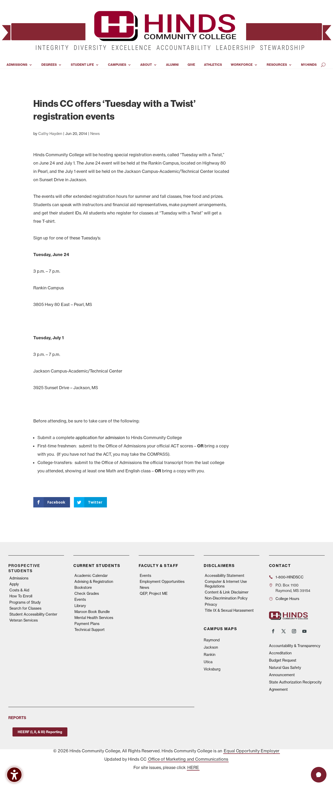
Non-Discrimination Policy (226, 598)
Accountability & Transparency (294, 645)
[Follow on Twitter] (283, 631)
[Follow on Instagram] (294, 631)
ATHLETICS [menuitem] (213, 65)
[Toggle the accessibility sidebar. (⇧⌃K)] (14, 775)
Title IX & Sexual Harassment (229, 610)
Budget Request (282, 660)
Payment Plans (86, 623)
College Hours (287, 598)
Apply (14, 584)
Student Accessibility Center (33, 614)
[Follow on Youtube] (304, 631)
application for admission (100, 437)
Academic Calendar (91, 575)
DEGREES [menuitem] (49, 65)
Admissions (18, 578)
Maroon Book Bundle (92, 611)
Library (80, 605)
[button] (318, 775)
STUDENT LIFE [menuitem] (82, 65)
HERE (193, 767)
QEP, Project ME (154, 593)
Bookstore (83, 587)
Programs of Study (25, 602)
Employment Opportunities (162, 581)
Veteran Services (23, 620)
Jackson (211, 647)
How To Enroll (20, 596)
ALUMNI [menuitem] (172, 65)
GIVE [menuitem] (191, 65)
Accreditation (280, 653)
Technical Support (89, 629)
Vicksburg (212, 669)
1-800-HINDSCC (290, 577)
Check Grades (86, 593)
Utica (208, 662)
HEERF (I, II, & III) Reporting (40, 732)
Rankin (209, 654)
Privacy (211, 604)
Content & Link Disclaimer (226, 592)
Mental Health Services (93, 617)
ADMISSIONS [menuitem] (17, 65)
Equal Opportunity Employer (251, 750)
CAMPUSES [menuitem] (117, 65)
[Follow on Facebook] (273, 631)
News (95, 133)
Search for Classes (25, 608)
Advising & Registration (93, 581)
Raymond (212, 640)
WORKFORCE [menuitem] (242, 65)
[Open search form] (323, 65)
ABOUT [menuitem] (146, 65)
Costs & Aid (19, 590)
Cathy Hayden (50, 133)
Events (80, 599)
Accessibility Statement (224, 575)
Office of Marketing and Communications (188, 759)
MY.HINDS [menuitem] (309, 65)
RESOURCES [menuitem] (277, 65)
